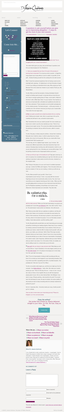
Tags (7, 85)
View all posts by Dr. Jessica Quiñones (36, 362)
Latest (7, 82)
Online (37, 22)
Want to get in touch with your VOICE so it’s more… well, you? (12, 102)
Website (49, 398)
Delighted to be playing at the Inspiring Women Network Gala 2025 (12, 92)
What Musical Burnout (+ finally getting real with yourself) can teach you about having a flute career (38, 318)
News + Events (24, 22)
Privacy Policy (7, 2)
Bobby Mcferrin (37, 268)
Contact (53, 25)
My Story (7, 22)
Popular (7, 84)
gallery (53, 22)
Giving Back (23, 25)
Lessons (38, 20)
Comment (28, 373)
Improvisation (49, 34)
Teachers (38, 23)
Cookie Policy (13, 2)
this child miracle (32, 250)
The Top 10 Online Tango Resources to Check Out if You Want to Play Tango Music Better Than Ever (49, 324)
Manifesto (38, 25)
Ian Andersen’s (42, 205)
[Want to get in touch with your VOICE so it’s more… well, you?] (8, 100)
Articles (22, 20)
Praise (6, 25)
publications (54, 23)
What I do (7, 20)
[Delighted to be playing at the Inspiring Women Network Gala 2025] (8, 90)
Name (51, 389)
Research (23, 23)
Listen (52, 20)
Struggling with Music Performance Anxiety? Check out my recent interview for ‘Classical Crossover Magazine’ (12, 113)
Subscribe (44, 310)
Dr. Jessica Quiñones (31, 34)
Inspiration (55, 34)
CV (5, 23)
